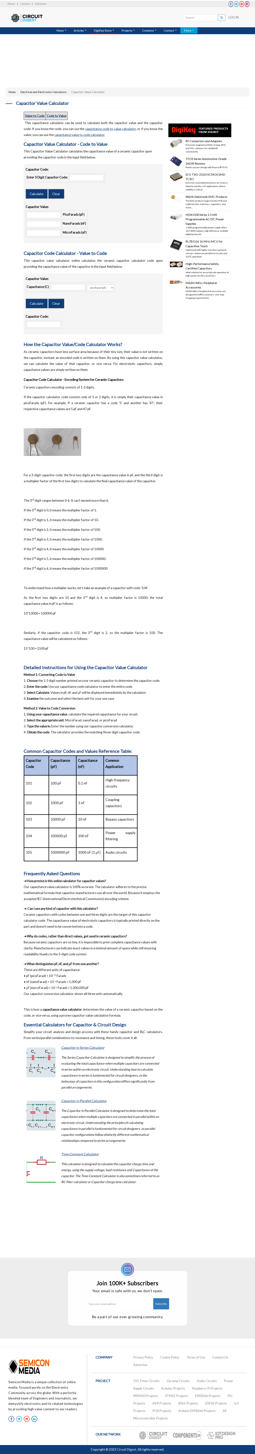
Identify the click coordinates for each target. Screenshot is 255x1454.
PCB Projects (161, 1411)
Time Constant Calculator (80, 1154)
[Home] (30, 18)
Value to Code (35, 116)
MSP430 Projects (145, 1396)
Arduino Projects (173, 1388)
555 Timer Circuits (146, 1381)
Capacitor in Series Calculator (82, 1048)
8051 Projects (188, 1403)
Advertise (40, 3)
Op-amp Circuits (178, 1381)
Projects (127, 30)
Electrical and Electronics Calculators (43, 92)
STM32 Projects (176, 1396)
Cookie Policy (169, 1357)
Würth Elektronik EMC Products (206, 196)
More (188, 30)
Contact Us (220, 1357)
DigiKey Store (103, 30)
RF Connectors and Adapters (204, 141)
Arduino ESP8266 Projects (197, 1411)
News (60, 30)
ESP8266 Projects (207, 1396)
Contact (25, 3)
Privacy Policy (143, 1357)
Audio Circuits (207, 1381)
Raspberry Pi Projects (207, 1388)
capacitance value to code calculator (79, 135)
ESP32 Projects (216, 1403)
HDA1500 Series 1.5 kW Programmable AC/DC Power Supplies (205, 219)
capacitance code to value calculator (110, 129)
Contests (148, 30)
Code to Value (56, 116)
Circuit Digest (126, 1449)
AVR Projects (161, 1403)
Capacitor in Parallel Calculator (84, 1101)
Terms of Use (195, 1357)
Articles (79, 30)
